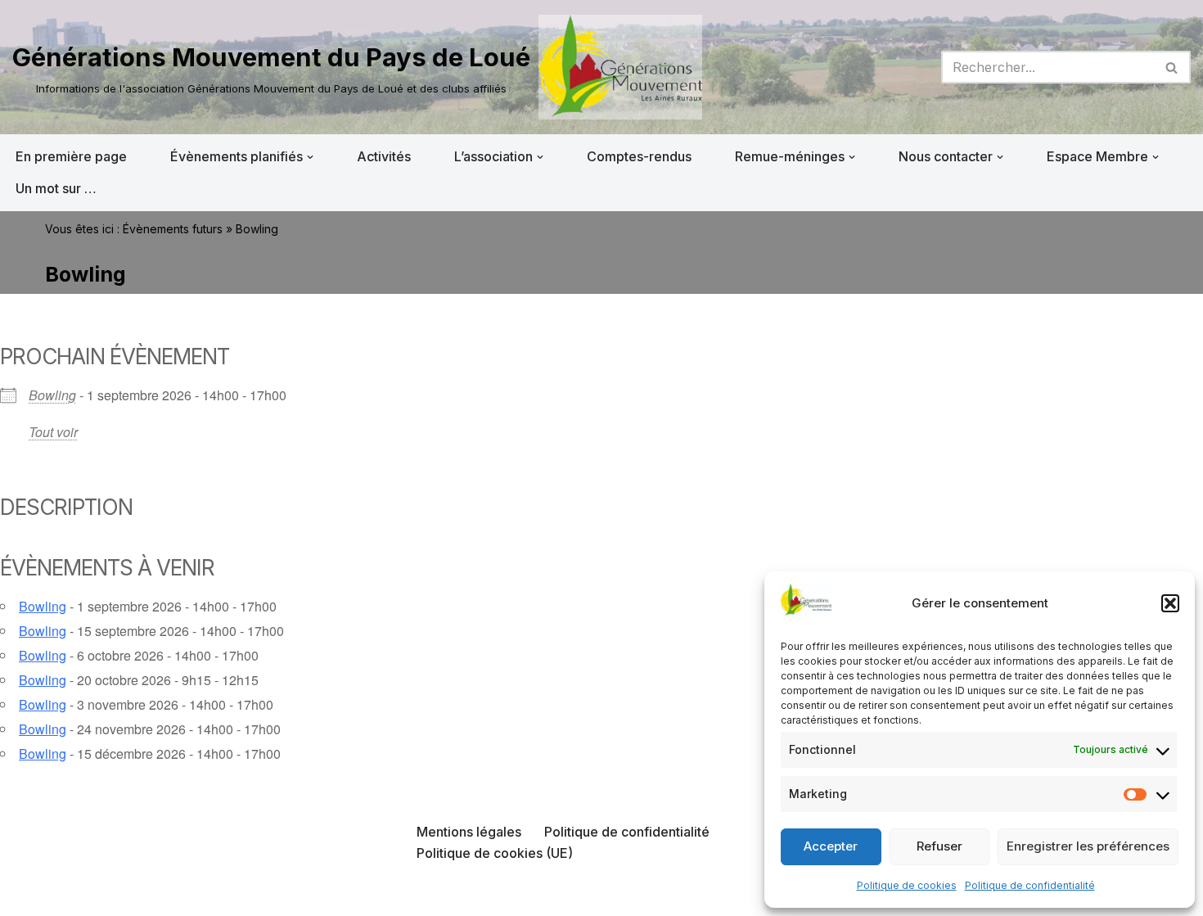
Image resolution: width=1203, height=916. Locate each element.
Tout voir (53, 431)
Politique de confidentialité (1030, 885)
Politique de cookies (907, 885)
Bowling (52, 395)
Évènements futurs (173, 229)
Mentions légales (469, 831)
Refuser (939, 846)
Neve (28, 895)
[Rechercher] (1172, 67)
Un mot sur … (56, 188)
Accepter (831, 846)
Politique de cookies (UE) (495, 853)
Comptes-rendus (639, 156)
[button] (1170, 603)
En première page (71, 156)
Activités (384, 156)
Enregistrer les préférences (1088, 846)
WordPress (177, 895)
